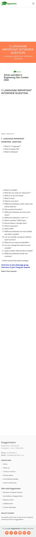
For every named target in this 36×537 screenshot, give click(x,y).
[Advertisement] (18, 17)
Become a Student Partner (12, 492)
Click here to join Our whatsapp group (16, 136)
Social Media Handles (10, 479)
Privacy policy (8, 475)
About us (6, 468)
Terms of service (9, 471)
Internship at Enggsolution (13, 496)
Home (5, 464)
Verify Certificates (9, 482)
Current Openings (9, 507)
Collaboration (8, 503)
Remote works (8, 500)
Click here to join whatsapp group (14, 265)
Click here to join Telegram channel (15, 267)
